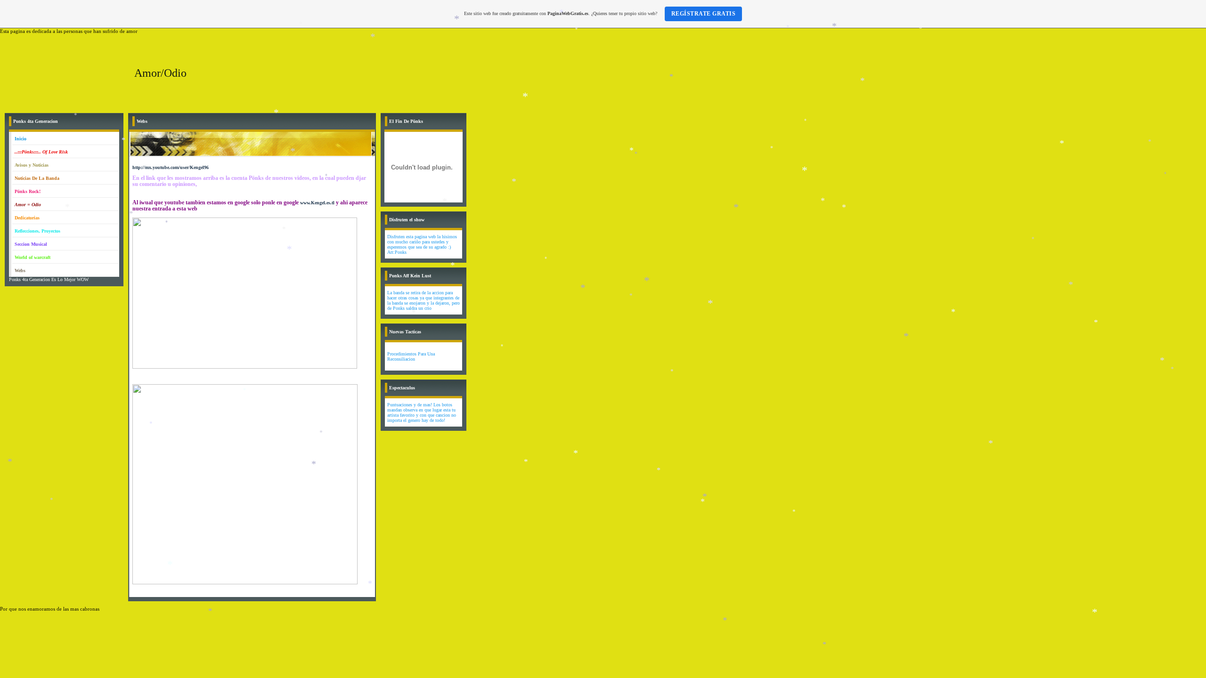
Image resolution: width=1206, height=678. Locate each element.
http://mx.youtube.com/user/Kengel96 (170, 167)
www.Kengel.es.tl (317, 202)
